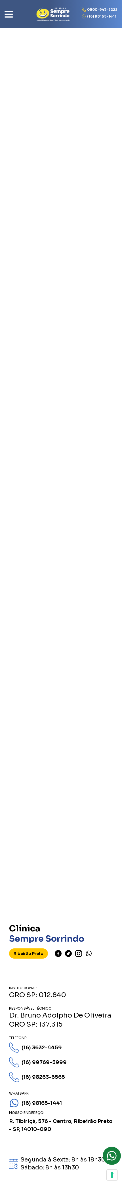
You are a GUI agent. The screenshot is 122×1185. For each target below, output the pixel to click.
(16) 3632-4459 (42, 1047)
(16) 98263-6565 (43, 1077)
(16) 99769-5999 (44, 1062)
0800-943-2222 (102, 9)
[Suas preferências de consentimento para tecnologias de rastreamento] (112, 1175)
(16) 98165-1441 (101, 16)
